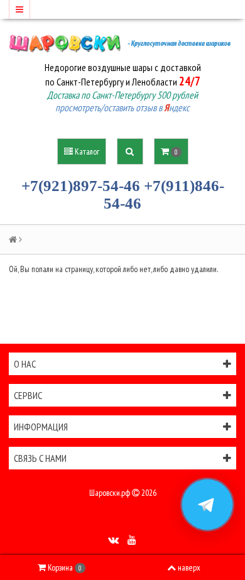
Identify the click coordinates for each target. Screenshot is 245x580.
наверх (189, 567)
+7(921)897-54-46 (80, 185)
